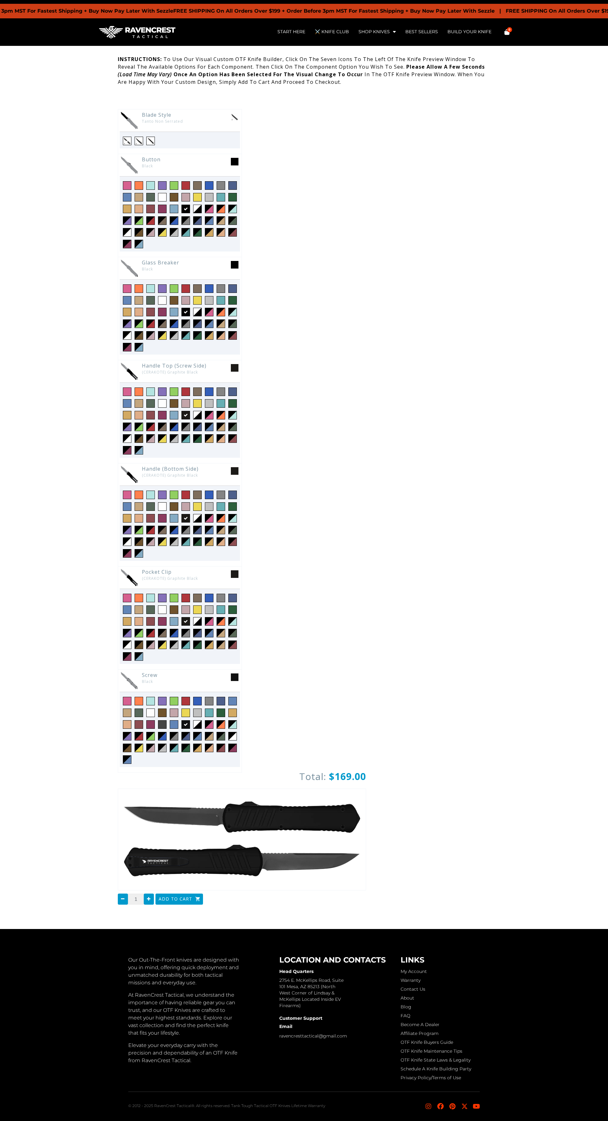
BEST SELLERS (421, 31)
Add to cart (176, 899)
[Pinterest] (452, 1106)
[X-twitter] (464, 1106)
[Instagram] (428, 1106)
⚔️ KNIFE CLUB (332, 31)
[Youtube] (476, 1106)
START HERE (291, 31)
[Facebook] (440, 1106)
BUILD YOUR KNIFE (469, 31)
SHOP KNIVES (374, 31)
